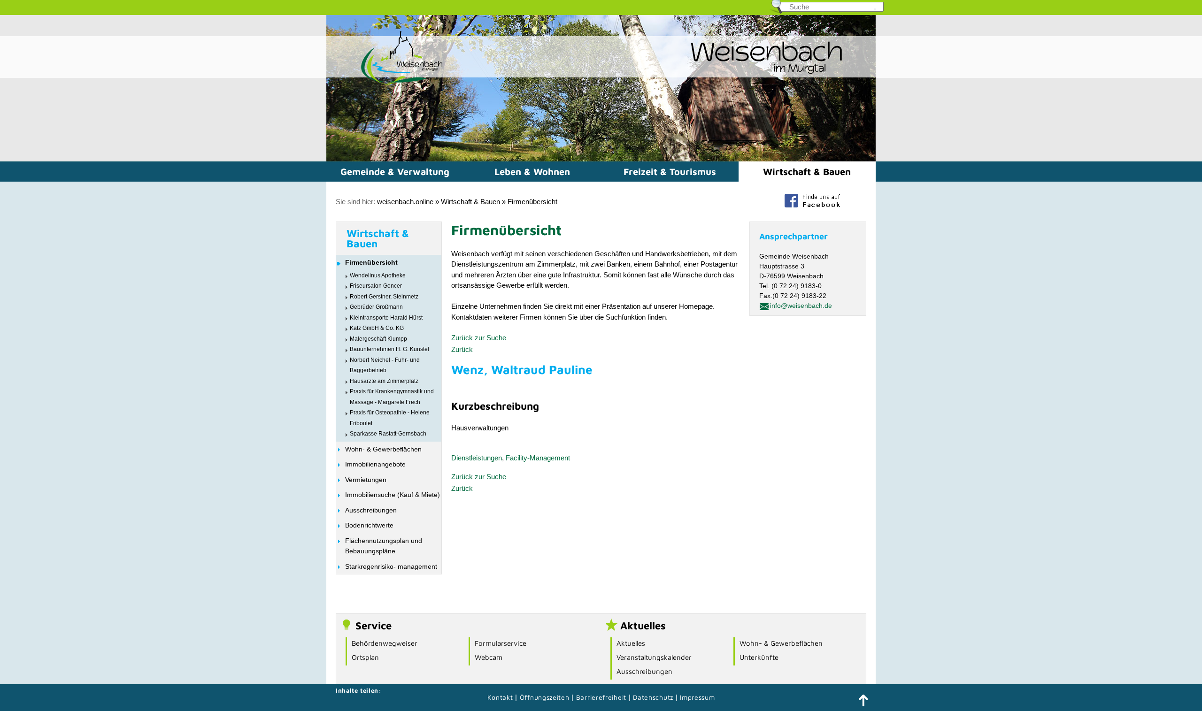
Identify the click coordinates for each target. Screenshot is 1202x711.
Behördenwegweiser (384, 643)
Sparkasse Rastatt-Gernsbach (388, 433)
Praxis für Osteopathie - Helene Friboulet (390, 418)
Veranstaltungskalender (654, 657)
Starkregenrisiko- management (391, 566)
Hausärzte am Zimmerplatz (384, 381)
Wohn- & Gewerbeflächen (383, 449)
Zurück (462, 349)
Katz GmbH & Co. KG (377, 328)
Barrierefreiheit (601, 697)
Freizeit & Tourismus (670, 171)
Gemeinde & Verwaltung (394, 171)
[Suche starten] (875, 9)
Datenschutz (654, 697)
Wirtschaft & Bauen (807, 171)
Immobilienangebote (375, 464)
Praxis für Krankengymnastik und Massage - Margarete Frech (392, 396)
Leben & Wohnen (532, 171)
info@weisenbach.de (801, 305)
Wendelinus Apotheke (378, 275)
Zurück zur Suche (478, 338)
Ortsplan (365, 657)
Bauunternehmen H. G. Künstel (389, 349)
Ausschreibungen (371, 510)
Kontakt (500, 697)
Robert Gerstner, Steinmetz (384, 296)
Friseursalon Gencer (376, 286)
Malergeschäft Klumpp (378, 339)
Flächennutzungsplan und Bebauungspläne (383, 546)
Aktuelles (630, 643)
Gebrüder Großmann (376, 307)
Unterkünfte (759, 657)
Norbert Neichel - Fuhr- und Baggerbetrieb (385, 365)
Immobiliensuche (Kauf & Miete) (392, 494)
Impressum (697, 697)
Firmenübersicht (532, 202)
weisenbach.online (405, 202)
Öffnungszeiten (545, 697)
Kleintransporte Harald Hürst (386, 317)
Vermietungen (365, 479)
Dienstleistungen (476, 458)
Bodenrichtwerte (369, 525)
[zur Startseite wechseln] (385, 84)
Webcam (488, 657)
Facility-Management (538, 458)
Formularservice (500, 643)
